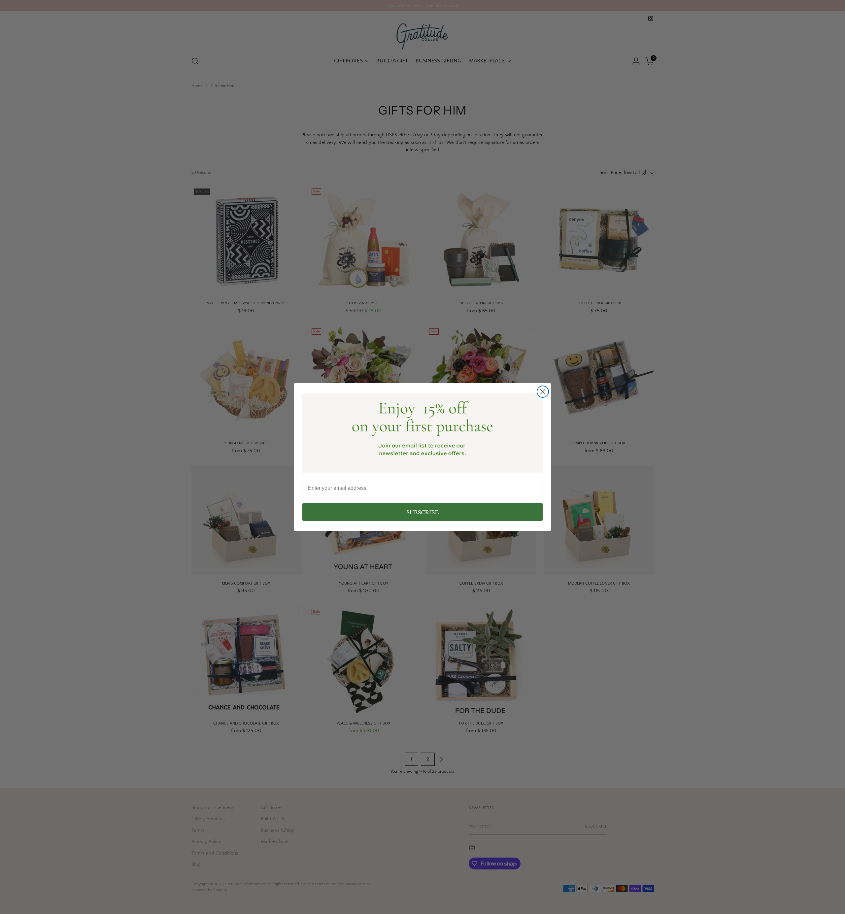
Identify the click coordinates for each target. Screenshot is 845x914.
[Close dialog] (543, 391)
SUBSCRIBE (422, 512)
